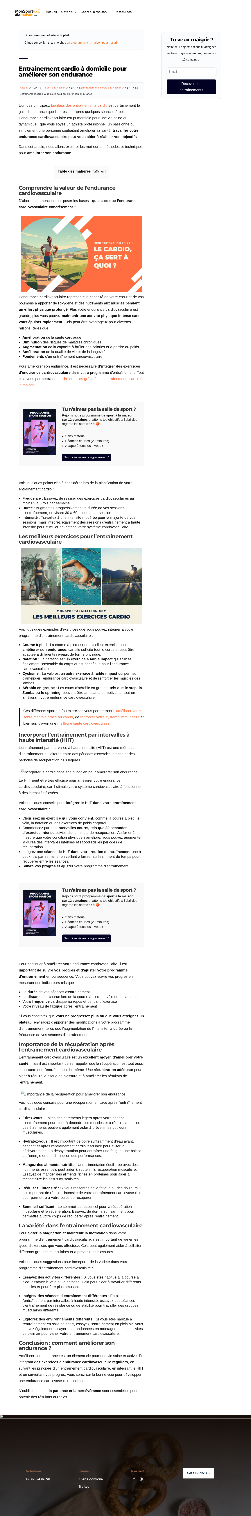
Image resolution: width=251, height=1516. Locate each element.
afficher (99, 171)
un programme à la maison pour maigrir (92, 42)
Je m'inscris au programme (84, 457)
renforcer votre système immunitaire (109, 717)
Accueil (51, 12)
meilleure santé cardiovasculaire (83, 723)
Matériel (67, 12)
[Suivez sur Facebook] (134, 1479)
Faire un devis (197, 1473)
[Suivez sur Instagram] (141, 1479)
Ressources (123, 12)
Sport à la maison (94, 12)
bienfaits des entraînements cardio (79, 105)
